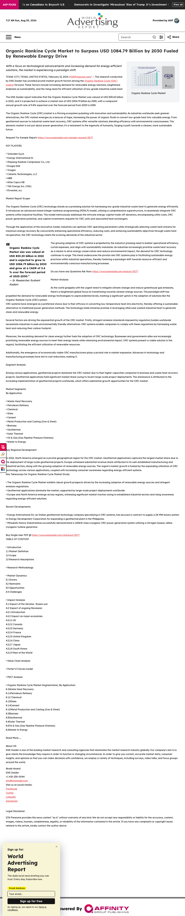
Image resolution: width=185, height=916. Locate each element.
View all (178, 4)
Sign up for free (31, 901)
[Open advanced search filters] (161, 37)
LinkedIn (11, 796)
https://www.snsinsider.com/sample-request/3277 (65, 137)
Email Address (17, 888)
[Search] (154, 37)
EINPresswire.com (80, 76)
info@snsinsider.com (17, 780)
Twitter (10, 792)
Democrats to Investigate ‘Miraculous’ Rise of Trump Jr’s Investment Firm (124, 4)
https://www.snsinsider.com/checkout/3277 (56, 535)
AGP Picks (9, 4)
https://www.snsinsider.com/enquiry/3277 (115, 271)
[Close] (56, 846)
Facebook (11, 788)
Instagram (12, 801)
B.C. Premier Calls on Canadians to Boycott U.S (33, 4)
